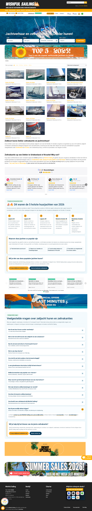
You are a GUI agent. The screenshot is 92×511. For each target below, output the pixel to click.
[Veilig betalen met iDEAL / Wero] (79, 14)
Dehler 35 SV (70, 100)
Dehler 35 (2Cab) (51, 100)
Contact (62, 13)
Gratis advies (50, 13)
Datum (42, 37)
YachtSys (21, 509)
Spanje (45, 159)
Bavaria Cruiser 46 (61, 219)
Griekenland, (35, 159)
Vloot (56, 13)
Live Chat (3, 508)
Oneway (47, 493)
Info (34, 10)
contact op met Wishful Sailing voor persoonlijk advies (28, 415)
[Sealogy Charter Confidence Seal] (69, 497)
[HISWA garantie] (74, 14)
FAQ (47, 497)
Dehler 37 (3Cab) (9, 100)
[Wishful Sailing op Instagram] (77, 493)
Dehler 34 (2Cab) (9, 118)
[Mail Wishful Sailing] (15, 15)
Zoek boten (80, 40)
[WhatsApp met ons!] (82, 14)
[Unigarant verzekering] (73, 497)
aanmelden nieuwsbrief (74, 489)
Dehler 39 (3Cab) (51, 82)
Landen (18, 10)
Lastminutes (29, 10)
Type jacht (62, 37)
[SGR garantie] (69, 14)
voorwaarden (60, 415)
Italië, (41, 159)
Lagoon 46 (27, 219)
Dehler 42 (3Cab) (30, 82)
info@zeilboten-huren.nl (10, 491)
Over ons (27, 491)
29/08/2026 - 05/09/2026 (47, 40)
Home (6, 10)
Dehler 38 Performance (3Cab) (75, 82)
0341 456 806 (12, 13)
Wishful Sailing (48, 157)
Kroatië (27, 147)
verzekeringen (73, 415)
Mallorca (54, 159)
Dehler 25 (28, 136)
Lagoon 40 (43, 219)
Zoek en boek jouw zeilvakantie (39, 268)
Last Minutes (49, 491)
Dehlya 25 (7, 136)
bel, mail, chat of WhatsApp (18, 163)
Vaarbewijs (28, 497)
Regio (24, 37)
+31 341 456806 (83, 6)
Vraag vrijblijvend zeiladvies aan (18, 268)
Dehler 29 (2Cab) (51, 118)
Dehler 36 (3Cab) (30, 100)
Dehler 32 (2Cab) (30, 118)
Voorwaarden (76, 507)
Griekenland (19, 147)
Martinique (62, 159)
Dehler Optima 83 (71, 118)
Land (8, 37)
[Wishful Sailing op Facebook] (69, 493)
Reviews (27, 495)
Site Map (85, 507)
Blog (37, 10)
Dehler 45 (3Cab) (9, 82)
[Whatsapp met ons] (82, 493)
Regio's (23, 10)
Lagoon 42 (11, 219)
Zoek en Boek (12, 10)
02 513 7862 (20, 13)
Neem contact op (35, 433)
